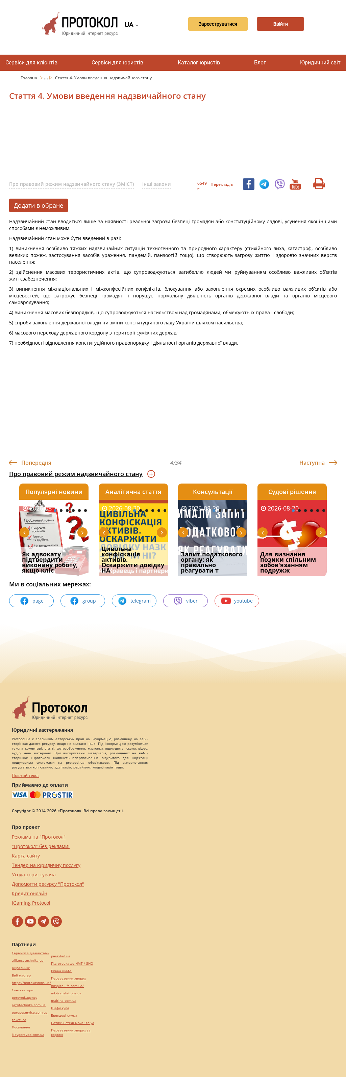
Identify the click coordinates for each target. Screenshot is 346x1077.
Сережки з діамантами (30, 953)
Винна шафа (61, 971)
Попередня (36, 462)
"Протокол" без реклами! (41, 846)
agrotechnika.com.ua (29, 1005)
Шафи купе (60, 1008)
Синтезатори (22, 990)
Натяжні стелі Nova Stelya (72, 1023)
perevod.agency (24, 997)
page (38, 601)
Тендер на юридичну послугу (46, 865)
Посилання (21, 1027)
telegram (140, 601)
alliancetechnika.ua (28, 960)
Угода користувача (34, 874)
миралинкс (21, 968)
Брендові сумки (64, 1015)
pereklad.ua (60, 956)
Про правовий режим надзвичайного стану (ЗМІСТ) (71, 184)
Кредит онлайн (29, 893)
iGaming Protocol (31, 903)
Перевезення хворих (68, 978)
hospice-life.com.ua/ (67, 986)
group (89, 601)
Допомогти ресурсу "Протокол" (48, 884)
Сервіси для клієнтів (31, 62)
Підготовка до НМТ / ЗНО (72, 963)
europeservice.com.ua (30, 1012)
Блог (260, 62)
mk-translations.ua (66, 993)
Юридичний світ (320, 62)
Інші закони (156, 184)
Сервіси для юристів (117, 62)
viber (192, 601)
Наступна (312, 462)
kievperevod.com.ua (28, 1034)
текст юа (19, 1020)
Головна (29, 78)
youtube (243, 601)
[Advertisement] (171, 141)
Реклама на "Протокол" (39, 837)
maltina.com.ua (63, 1000)
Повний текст (25, 775)
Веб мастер (21, 975)
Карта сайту (26, 855)
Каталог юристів (199, 62)
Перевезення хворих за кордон (71, 1032)
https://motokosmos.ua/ (31, 983)
